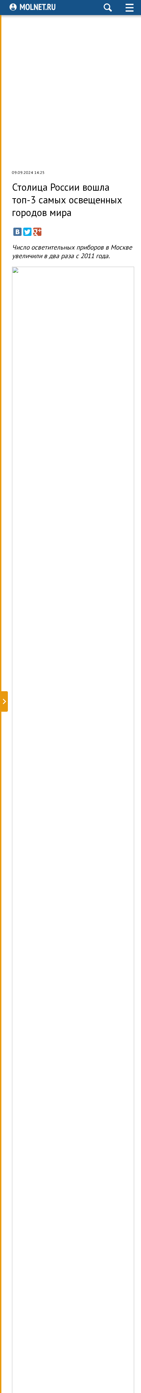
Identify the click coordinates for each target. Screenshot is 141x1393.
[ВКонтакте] (17, 232)
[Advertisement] (70, 92)
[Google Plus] (37, 232)
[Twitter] (27, 232)
